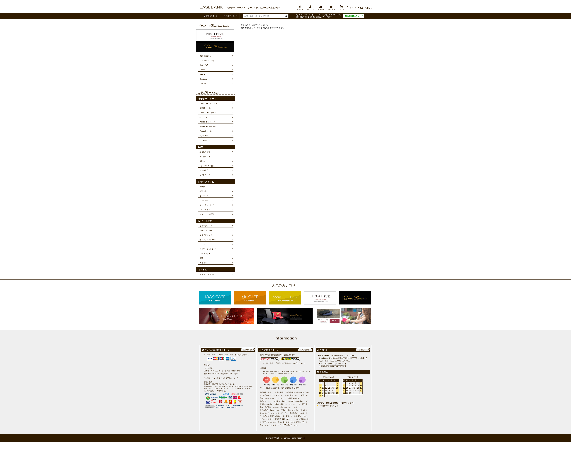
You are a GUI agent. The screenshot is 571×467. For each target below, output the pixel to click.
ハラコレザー (205, 254)
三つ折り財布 (205, 157)
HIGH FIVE (204, 65)
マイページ (310, 6)
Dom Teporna (205, 56)
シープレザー (205, 244)
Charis (202, 70)
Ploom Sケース (206, 131)
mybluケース (205, 136)
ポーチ (202, 187)
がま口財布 (204, 170)
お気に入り (331, 6)
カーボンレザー (206, 230)
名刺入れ (203, 191)
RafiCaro (203, 79)
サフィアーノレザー (208, 240)
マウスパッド (205, 210)
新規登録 (321, 6)
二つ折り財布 (205, 152)
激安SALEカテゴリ (207, 274)
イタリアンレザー (207, 226)
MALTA (202, 74)
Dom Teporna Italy (207, 61)
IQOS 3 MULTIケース (208, 113)
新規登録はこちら (352, 16)
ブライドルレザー (207, 235)
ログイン (300, 6)
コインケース (205, 175)
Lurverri (203, 84)
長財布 (202, 161)
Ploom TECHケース (207, 122)
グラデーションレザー (208, 249)
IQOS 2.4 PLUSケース (208, 103)
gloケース (203, 117)
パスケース (204, 200)
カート (342, 6)
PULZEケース (205, 140)
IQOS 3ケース (205, 108)
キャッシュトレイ (207, 205)
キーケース (204, 196)
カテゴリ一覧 (229, 16)
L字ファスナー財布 (207, 166)
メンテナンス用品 (207, 214)
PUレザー (203, 263)
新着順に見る (209, 16)
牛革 (201, 258)
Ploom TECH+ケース (208, 126)
